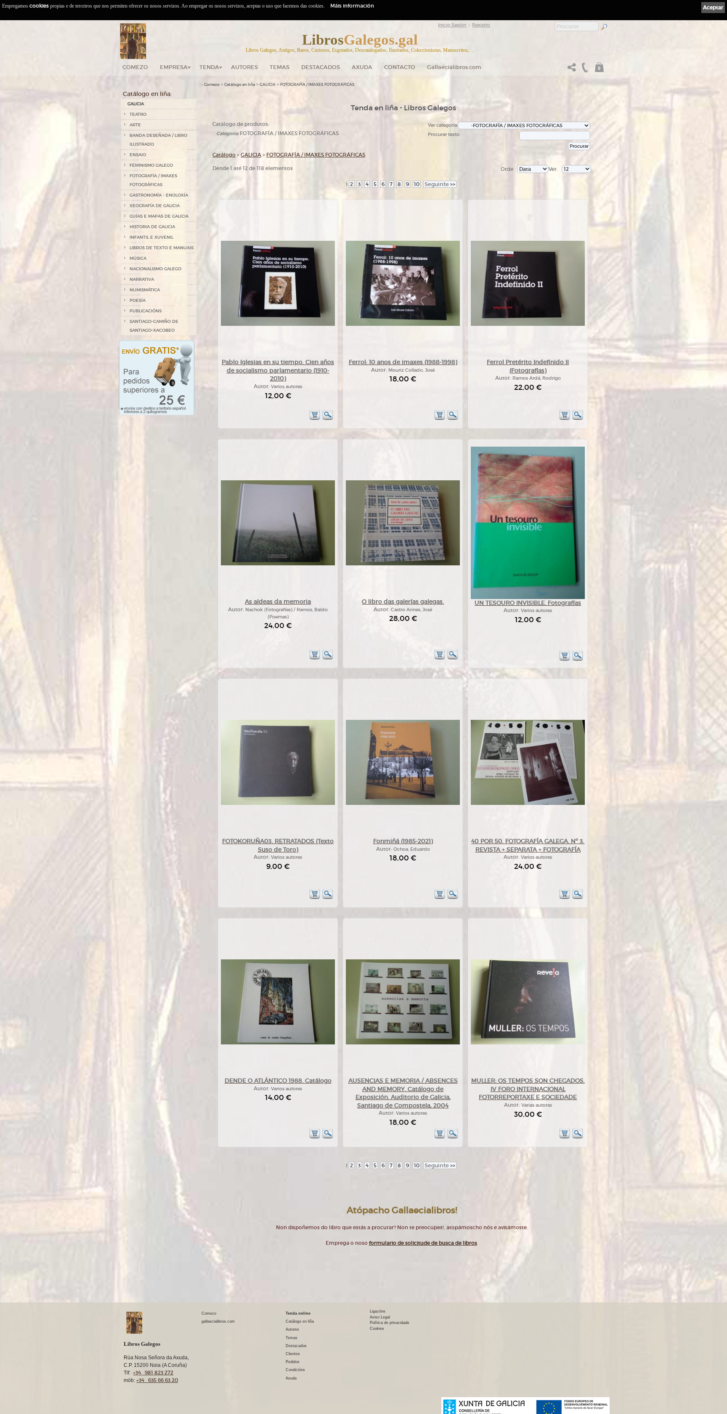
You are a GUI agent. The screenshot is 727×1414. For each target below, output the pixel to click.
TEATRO (138, 114)
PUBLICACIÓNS (146, 311)
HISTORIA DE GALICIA (152, 226)
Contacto (399, 67)
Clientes (293, 1354)
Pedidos (293, 1362)
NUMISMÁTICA (145, 290)
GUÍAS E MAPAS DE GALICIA (159, 216)
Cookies (377, 1328)
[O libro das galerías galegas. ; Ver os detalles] (403, 564)
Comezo (135, 67)
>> (440, 184)
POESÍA (138, 300)
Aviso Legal (380, 1317)
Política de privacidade (389, 1323)
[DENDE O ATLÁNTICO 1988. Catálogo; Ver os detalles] (278, 1043)
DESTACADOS (320, 67)
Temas (279, 67)
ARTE (135, 125)
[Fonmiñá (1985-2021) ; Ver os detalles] (403, 803)
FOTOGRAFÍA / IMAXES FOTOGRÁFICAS (153, 180)
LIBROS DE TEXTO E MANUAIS (162, 247)
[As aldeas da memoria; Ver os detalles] (278, 564)
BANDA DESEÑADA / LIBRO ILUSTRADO (158, 140)
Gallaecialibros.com (454, 67)
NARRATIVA (142, 279)
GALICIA (135, 104)
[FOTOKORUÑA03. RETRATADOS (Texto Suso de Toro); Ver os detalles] (278, 803)
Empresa (174, 67)
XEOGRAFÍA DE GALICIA (155, 205)
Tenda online (298, 1313)
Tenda (209, 67)
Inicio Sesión (452, 25)
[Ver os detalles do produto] (328, 418)
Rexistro (481, 25)
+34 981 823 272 (153, 1372)
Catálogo (224, 155)
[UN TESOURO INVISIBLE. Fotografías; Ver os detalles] (528, 597)
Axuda (362, 67)
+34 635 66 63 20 (157, 1380)
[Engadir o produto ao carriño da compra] (315, 418)
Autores (244, 67)
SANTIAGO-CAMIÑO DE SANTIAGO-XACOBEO (154, 326)
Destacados (296, 1346)
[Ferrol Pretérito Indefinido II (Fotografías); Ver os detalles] (528, 324)
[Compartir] (571, 69)
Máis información (352, 6)
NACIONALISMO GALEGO (155, 269)
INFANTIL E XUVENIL (151, 237)
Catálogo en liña (239, 85)
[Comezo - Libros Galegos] (133, 41)
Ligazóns (377, 1311)
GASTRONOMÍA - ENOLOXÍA (159, 195)
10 (416, 184)
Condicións (295, 1370)
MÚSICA (138, 258)
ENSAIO (138, 154)
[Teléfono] (584, 69)
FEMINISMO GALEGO (151, 165)
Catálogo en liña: (147, 94)
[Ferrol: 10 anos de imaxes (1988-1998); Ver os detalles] (403, 324)
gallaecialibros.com (218, 1321)
